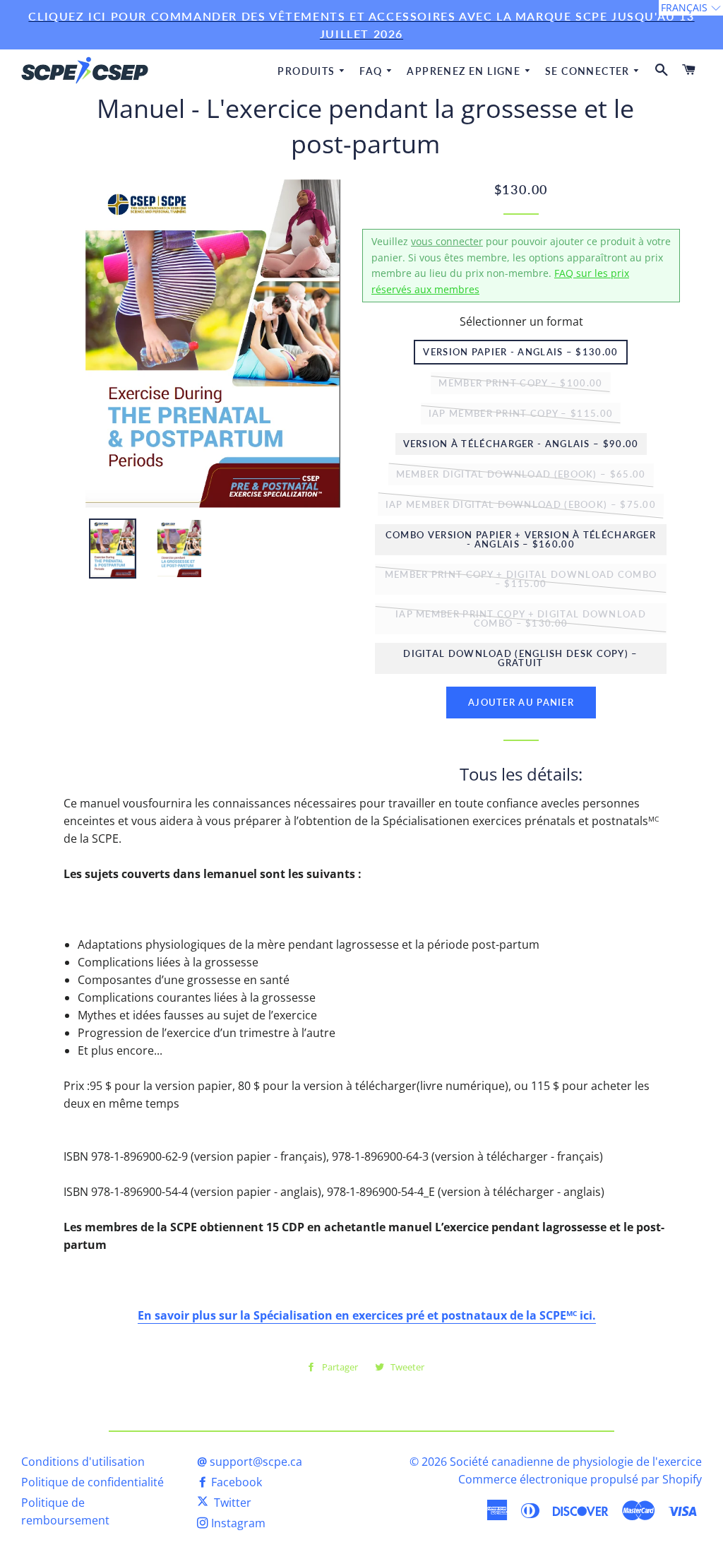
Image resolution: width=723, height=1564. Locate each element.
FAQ (372, 71)
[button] (691, 8)
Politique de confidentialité (92, 1482)
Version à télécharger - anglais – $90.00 (521, 443)
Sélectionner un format (521, 321)
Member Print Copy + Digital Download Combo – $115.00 (521, 579)
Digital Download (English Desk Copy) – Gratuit (520, 658)
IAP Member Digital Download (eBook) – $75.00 (521, 504)
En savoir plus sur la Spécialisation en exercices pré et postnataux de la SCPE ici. (367, 1315)
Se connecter (589, 71)
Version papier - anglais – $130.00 (520, 351)
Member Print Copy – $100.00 (520, 383)
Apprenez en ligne (465, 71)
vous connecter (447, 241)
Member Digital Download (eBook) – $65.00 (521, 474)
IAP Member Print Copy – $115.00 (521, 413)
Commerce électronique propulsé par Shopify (580, 1479)
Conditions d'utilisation (83, 1461)
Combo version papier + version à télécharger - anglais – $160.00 (521, 539)
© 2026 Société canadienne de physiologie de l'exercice (556, 1461)
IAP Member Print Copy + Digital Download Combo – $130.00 (520, 618)
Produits (307, 71)
